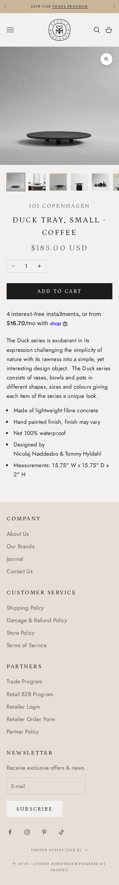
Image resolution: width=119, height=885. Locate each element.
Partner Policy (23, 732)
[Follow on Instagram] (27, 832)
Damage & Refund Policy (37, 620)
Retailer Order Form (31, 719)
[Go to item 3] (58, 182)
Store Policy (20, 633)
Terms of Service (27, 645)
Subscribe (34, 809)
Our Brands (20, 546)
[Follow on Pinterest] (44, 832)
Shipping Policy (25, 608)
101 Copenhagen (59, 206)
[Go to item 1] (16, 182)
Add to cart (59, 291)
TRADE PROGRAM (70, 7)
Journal (15, 559)
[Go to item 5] (100, 182)
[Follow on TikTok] (61, 832)
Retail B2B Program (30, 694)
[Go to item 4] (79, 182)
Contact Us (20, 571)
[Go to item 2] (37, 182)
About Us (18, 534)
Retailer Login (23, 707)
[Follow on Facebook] (10, 832)
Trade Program (24, 681)
